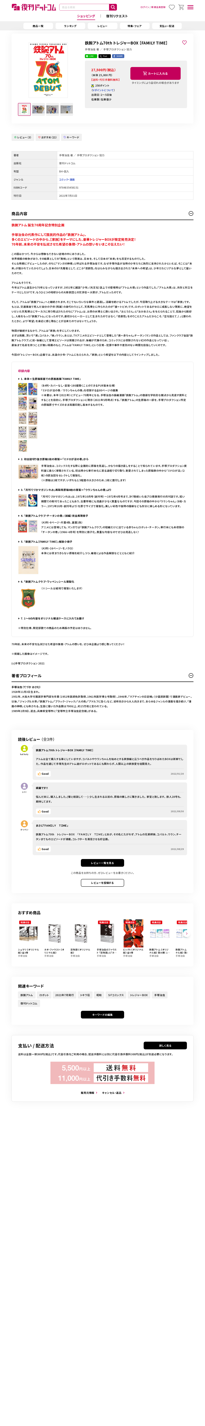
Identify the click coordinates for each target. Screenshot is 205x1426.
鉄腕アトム (26, 995)
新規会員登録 (158, 7)
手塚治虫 (159, 995)
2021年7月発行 (64, 995)
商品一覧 (38, 26)
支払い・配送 (167, 26)
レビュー (102, 26)
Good (45, 774)
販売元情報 (87, 1093)
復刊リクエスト (117, 16)
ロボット (44, 995)
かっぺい (24, 829)
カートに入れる (158, 73)
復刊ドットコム (28, 1003)
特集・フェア (135, 26)
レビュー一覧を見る (102, 863)
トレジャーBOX (139, 995)
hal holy (24, 754)
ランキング (70, 26)
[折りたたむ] (191, 213)
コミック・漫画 (67, 179)
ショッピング (86, 16)
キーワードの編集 (102, 1015)
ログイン (144, 7)
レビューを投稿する (102, 883)
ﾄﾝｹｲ (24, 792)
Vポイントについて (103, 90)
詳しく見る (165, 1045)
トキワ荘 (85, 995)
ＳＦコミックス (116, 995)
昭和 (99, 995)
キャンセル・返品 (111, 1093)
